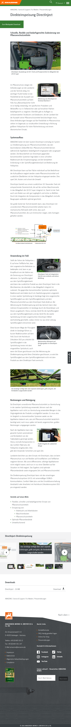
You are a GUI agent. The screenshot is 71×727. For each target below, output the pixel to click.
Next (64, 552)
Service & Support (24, 9)
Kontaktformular (43, 630)
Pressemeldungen (45, 9)
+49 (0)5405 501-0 (16, 640)
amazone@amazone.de (18, 647)
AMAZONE (13, 9)
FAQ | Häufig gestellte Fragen (47, 633)
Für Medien (34, 9)
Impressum (10, 652)
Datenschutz (11, 655)
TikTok (58, 652)
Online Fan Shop (43, 636)
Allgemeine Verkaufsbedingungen (18, 659)
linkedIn (59, 656)
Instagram (44, 656)
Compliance (10, 662)
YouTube (44, 661)
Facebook (44, 652)
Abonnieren (63, 678)
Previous (6, 552)
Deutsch (60, 3)
